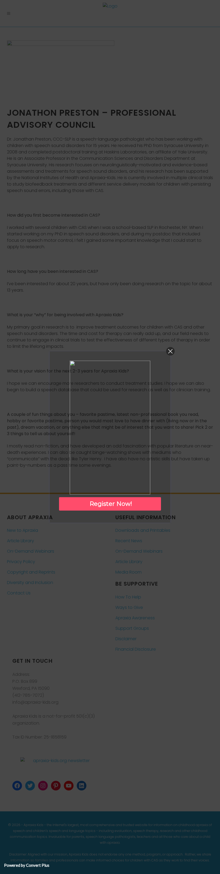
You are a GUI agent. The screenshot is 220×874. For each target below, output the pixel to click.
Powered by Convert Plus (26, 865)
